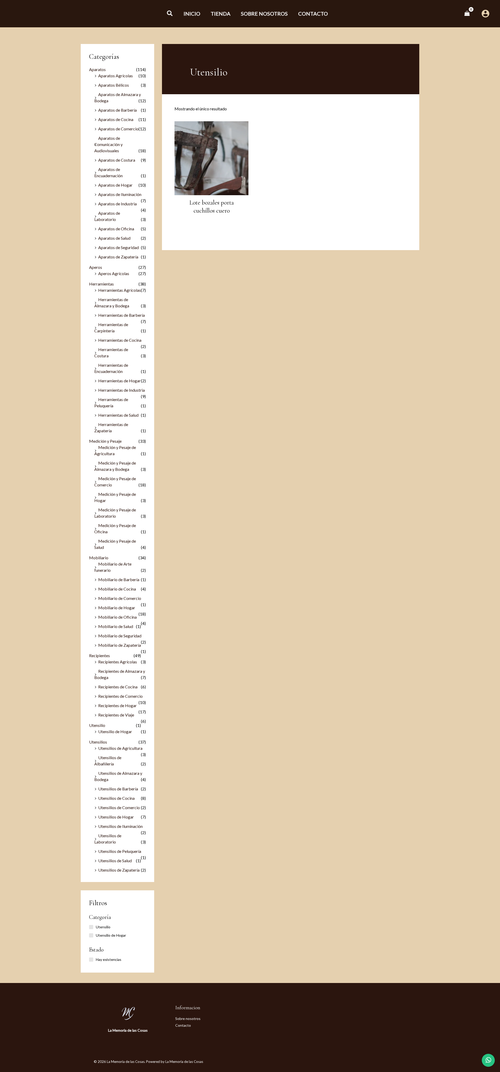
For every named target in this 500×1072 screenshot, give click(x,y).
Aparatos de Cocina (115, 119)
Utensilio (97, 725)
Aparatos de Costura (116, 159)
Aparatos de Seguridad (118, 247)
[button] (170, 14)
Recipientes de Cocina (118, 686)
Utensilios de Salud (115, 860)
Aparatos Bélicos (113, 85)
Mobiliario (98, 557)
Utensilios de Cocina (116, 798)
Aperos (95, 267)
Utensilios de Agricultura (120, 748)
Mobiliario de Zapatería (119, 645)
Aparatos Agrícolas (115, 75)
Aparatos (97, 69)
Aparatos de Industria (117, 203)
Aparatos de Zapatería (118, 256)
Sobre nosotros (188, 1018)
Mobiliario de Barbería (118, 579)
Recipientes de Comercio (120, 696)
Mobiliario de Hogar (116, 607)
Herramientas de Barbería (121, 315)
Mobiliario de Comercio (119, 598)
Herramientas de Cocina (119, 340)
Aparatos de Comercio (118, 128)
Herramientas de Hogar (119, 380)
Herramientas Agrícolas (119, 290)
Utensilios (98, 741)
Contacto (183, 1025)
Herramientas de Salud (118, 415)
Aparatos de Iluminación (119, 194)
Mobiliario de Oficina (117, 616)
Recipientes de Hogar (117, 705)
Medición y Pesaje (105, 441)
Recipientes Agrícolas (117, 661)
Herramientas (101, 283)
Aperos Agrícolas (113, 273)
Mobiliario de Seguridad (119, 635)
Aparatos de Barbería (117, 109)
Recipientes (99, 655)
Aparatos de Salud (114, 238)
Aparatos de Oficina (116, 228)
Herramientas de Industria (121, 390)
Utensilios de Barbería (118, 788)
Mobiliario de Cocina (117, 588)
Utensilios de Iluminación (120, 826)
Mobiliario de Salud (115, 626)
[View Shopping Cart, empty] (467, 13)
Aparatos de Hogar (115, 184)
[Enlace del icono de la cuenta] (485, 13)
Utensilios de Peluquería (119, 851)
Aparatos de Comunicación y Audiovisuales (108, 144)
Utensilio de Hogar (115, 731)
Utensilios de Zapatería (119, 869)
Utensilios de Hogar (116, 816)
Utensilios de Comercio (119, 807)
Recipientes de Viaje (116, 714)
